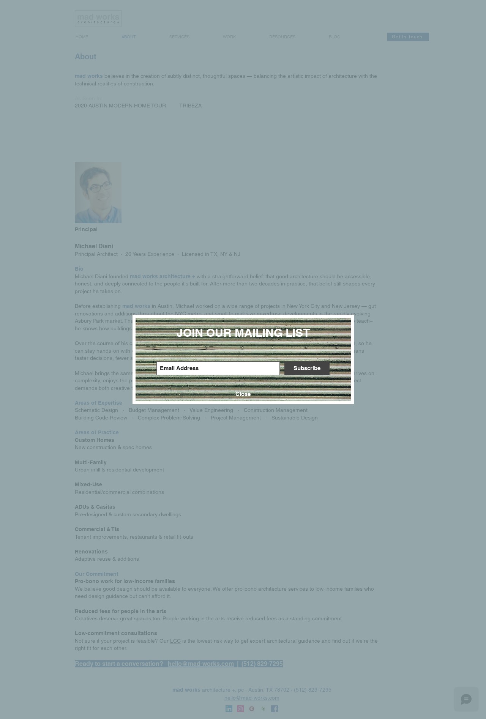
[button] (243, 393)
